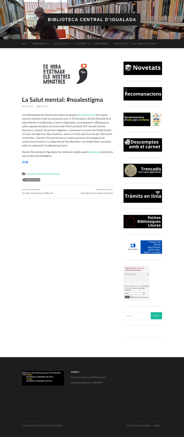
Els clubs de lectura (144, 44)
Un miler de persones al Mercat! (37, 191)
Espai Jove (119, 44)
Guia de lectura (86, 114)
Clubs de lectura (31, 180)
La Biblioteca (39, 44)
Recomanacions (53, 174)
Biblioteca (42, 106)
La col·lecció (61, 44)
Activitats (81, 44)
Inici (24, 44)
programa (94, 151)
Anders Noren (143, 426)
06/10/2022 (27, 106)
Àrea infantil (101, 44)
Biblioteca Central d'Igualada (92, 19)
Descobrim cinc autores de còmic (97, 191)
